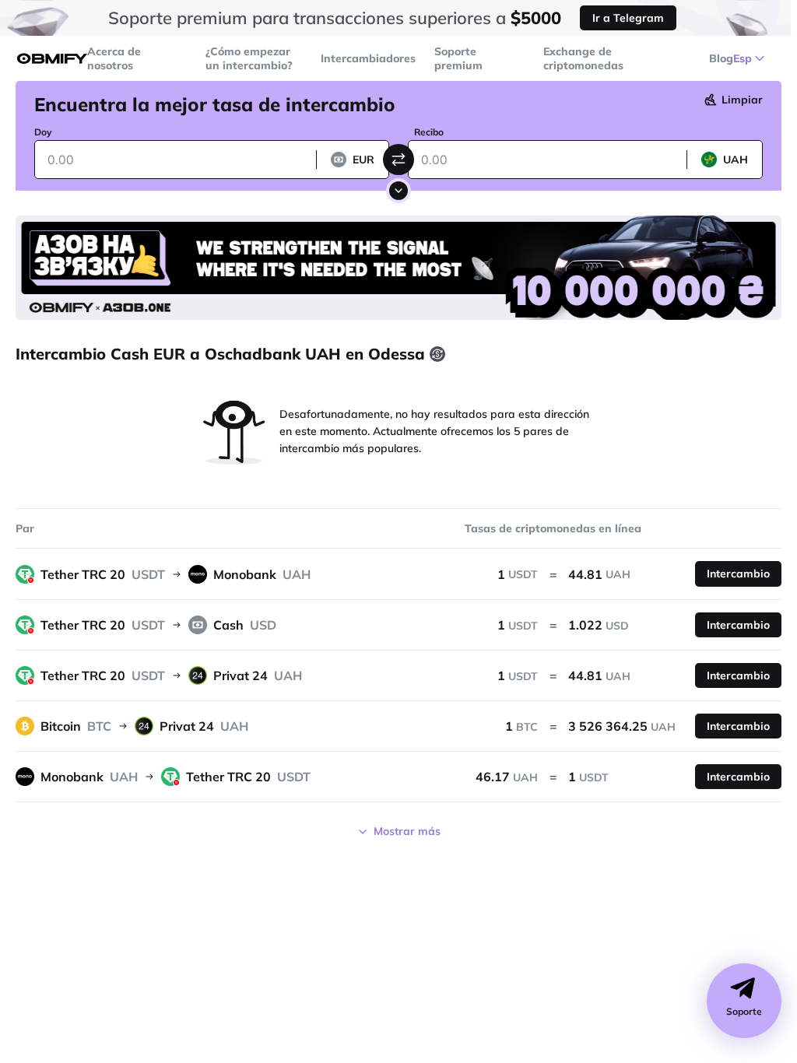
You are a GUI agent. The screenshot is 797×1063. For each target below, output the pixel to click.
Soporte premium (458, 58)
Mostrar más (407, 831)
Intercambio (738, 574)
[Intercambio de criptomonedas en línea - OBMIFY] (52, 58)
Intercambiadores (368, 58)
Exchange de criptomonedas (583, 58)
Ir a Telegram (628, 18)
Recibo (429, 132)
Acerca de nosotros (114, 58)
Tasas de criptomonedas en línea (553, 528)
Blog (721, 58)
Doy (43, 132)
